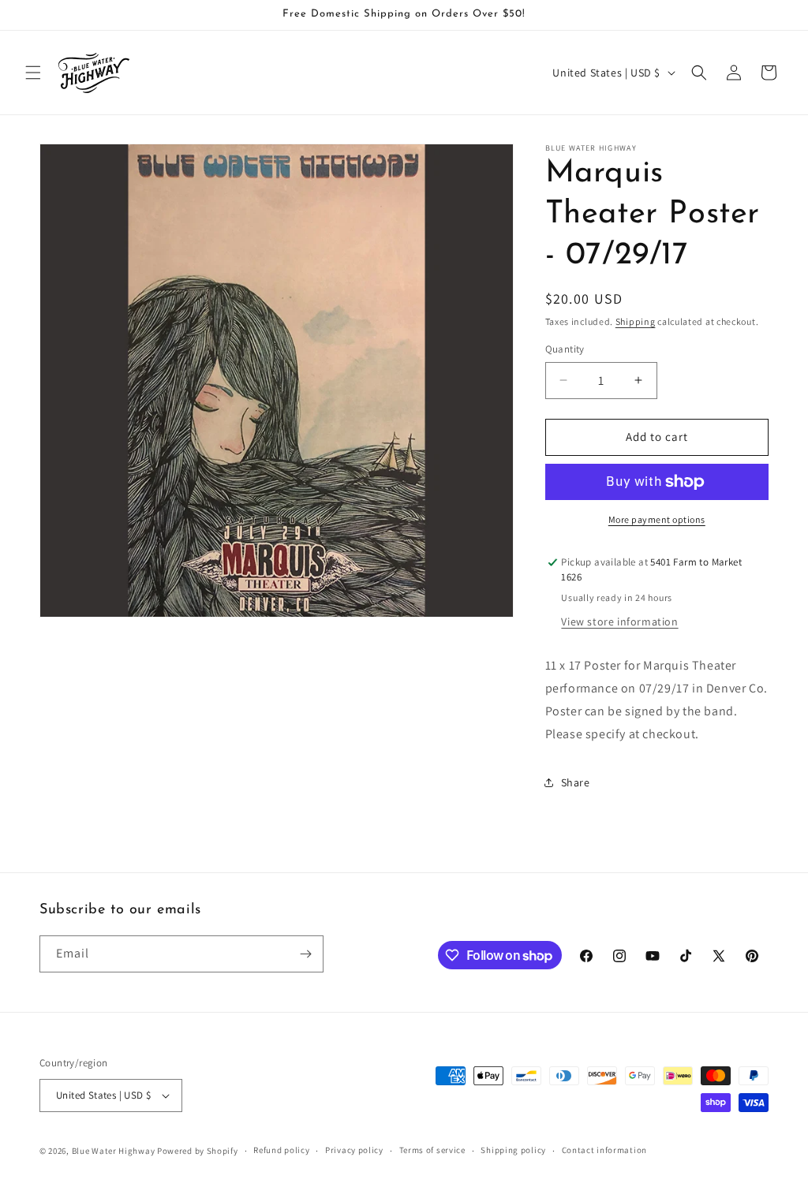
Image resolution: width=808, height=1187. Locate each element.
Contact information (604, 1149)
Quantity (565, 349)
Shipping (635, 321)
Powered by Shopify (197, 1150)
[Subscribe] (305, 953)
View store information (619, 621)
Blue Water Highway (113, 1150)
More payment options (656, 519)
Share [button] (575, 782)
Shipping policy (513, 1149)
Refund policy (281, 1149)
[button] (33, 72)
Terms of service (432, 1149)
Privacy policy (354, 1149)
